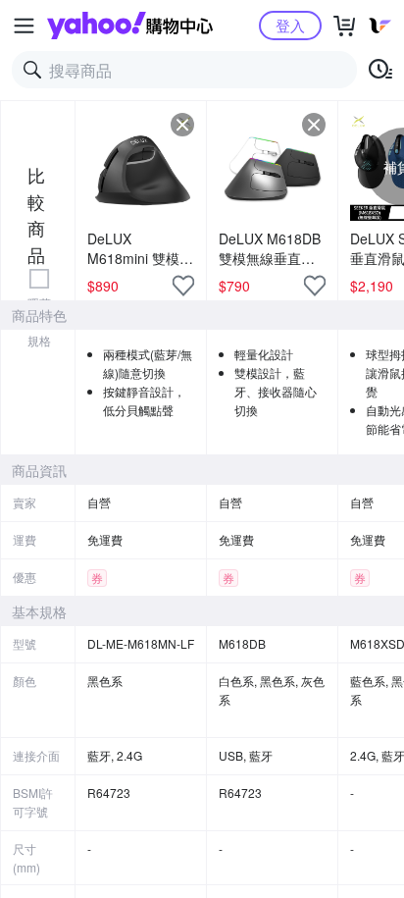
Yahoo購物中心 (130, 25)
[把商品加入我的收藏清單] (183, 285)
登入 (290, 25)
